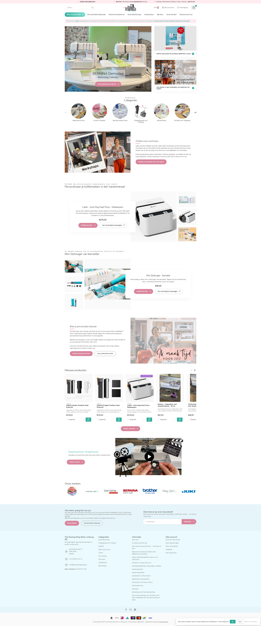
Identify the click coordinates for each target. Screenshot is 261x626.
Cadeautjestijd (137, 569)
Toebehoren (102, 562)
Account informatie (173, 540)
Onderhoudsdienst (117, 14)
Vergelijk (72, 419)
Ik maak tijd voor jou (139, 543)
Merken (160, 14)
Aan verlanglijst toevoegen (112, 225)
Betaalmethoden (138, 572)
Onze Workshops (134, 14)
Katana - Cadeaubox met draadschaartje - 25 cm (167, 405)
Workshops (102, 566)
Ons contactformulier (105, 353)
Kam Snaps (102, 556)
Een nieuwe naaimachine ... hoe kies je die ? (146, 547)
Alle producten (171, 553)
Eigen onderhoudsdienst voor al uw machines (145, 558)
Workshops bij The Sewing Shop (143, 592)
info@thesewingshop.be (78, 565)
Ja (232, 622)
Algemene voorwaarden (140, 579)
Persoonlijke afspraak (92, 523)
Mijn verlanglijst (172, 546)
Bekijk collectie (129, 428)
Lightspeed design (151, 622)
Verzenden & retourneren (141, 576)
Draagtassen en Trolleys (107, 543)
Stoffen (101, 546)
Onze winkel (171, 14)
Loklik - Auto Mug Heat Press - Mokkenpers (139, 406)
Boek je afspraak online (81, 353)
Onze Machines (104, 540)
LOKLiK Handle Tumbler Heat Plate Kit (77, 406)
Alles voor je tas (104, 549)
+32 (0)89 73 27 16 (75, 559)
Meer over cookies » (251, 621)
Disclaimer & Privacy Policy (142, 582)
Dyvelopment (163, 622)
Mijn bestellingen (172, 543)
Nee (240, 622)
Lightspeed (140, 622)
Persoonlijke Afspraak (96, 14)
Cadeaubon (149, 14)
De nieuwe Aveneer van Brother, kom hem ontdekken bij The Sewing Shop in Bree (146, 597)
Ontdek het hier (86, 225)
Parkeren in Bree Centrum (141, 563)
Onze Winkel (71, 523)
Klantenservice (186, 14)
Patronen (101, 559)
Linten (100, 553)
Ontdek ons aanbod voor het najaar (151, 162)
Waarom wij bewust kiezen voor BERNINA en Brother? (144, 553)
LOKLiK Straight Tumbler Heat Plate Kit (108, 406)
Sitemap (135, 589)
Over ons (135, 540)
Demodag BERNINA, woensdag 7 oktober (146, 566)
